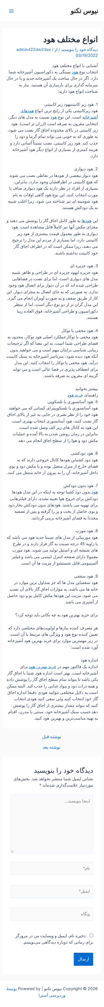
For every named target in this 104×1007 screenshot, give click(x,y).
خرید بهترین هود (42, 666)
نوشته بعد (51, 747)
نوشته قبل (51, 737)
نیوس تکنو (84, 11)
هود (75, 71)
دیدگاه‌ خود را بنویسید (79, 49)
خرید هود (75, 395)
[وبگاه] (52, 915)
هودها (87, 220)
